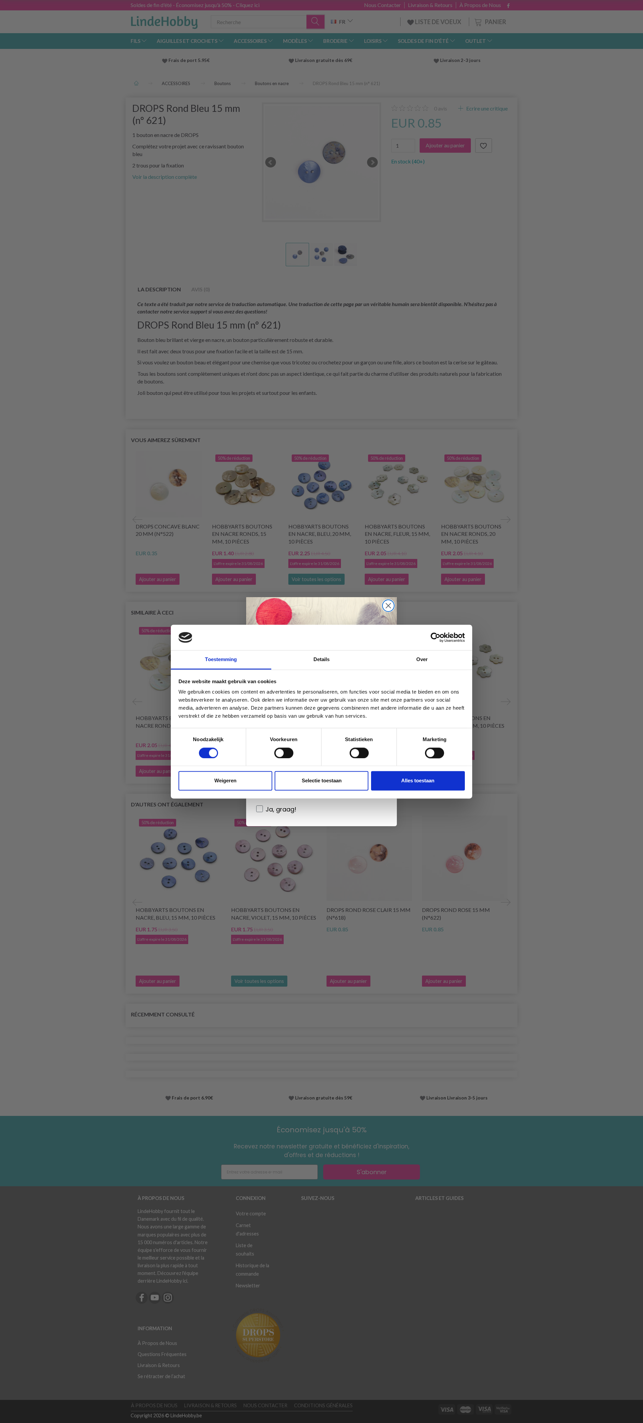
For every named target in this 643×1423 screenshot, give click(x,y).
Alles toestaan (417, 781)
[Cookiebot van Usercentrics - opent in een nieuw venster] (435, 637)
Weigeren (225, 781)
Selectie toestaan (322, 781)
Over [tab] (422, 659)
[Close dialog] (388, 606)
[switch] (283, 753)
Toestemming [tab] (221, 659)
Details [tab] (321, 659)
